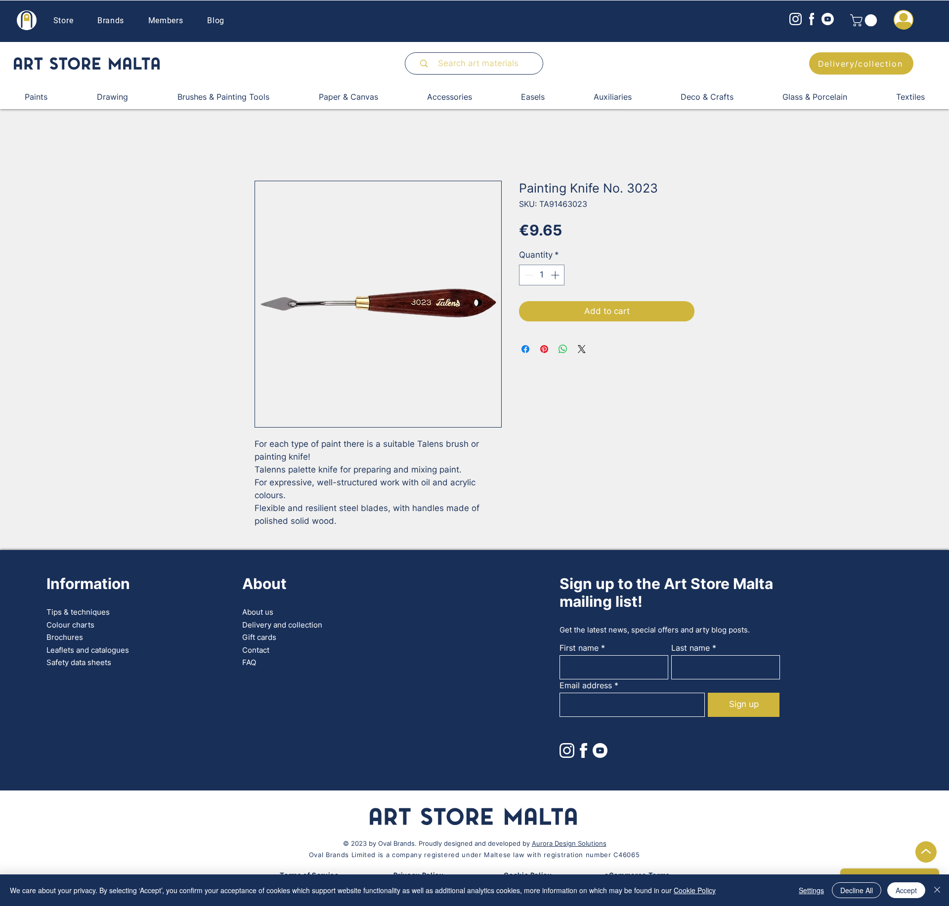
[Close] (937, 890)
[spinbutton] (542, 275)
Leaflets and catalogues (87, 650)
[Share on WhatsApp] (563, 349)
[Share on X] (582, 349)
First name (579, 648)
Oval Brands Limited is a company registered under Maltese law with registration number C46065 (474, 855)
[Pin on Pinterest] (544, 349)
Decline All (856, 890)
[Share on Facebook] (525, 349)
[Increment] (556, 275)
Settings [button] (811, 890)
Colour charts (70, 625)
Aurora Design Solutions (569, 843)
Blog (215, 20)
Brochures (64, 637)
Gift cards (259, 637)
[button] (865, 20)
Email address (586, 685)
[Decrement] (527, 275)
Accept (906, 890)
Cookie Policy (695, 890)
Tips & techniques (78, 612)
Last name (690, 648)
